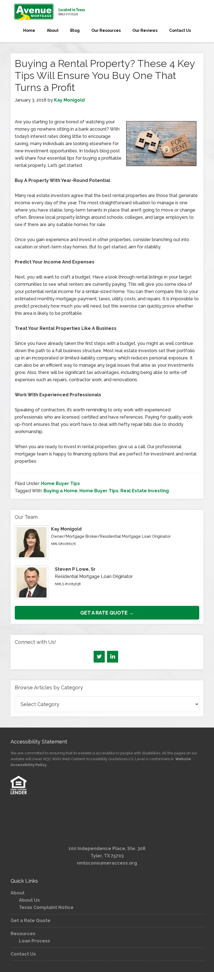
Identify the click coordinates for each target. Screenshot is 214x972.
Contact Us (23, 954)
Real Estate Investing (144, 490)
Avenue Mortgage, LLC (107, 11)
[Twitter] (99, 657)
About (18, 893)
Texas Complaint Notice (46, 907)
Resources (23, 933)
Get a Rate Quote (30, 920)
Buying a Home (60, 490)
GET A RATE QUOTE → (107, 613)
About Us (29, 900)
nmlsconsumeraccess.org (107, 863)
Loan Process (34, 941)
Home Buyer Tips (60, 483)
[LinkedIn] (112, 657)
